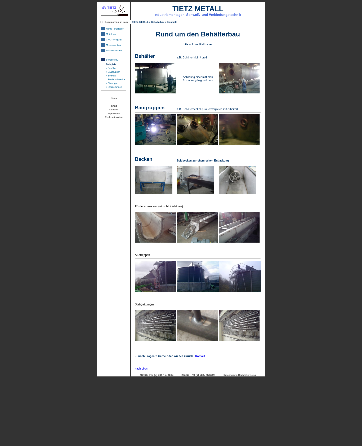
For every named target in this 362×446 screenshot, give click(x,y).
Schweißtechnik (114, 50)
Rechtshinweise (114, 117)
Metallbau (111, 34)
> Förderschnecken (116, 79)
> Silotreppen (112, 83)
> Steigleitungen (114, 87)
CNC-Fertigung (114, 39)
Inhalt (114, 106)
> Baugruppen (113, 72)
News (114, 98)
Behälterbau (112, 59)
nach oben (141, 368)
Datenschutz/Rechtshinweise (240, 375)
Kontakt (113, 109)
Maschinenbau (113, 45)
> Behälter (111, 68)
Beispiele (111, 64)
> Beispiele (171, 22)
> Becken (111, 75)
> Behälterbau (156, 22)
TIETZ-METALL (140, 22)
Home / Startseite (115, 28)
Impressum (114, 113)
